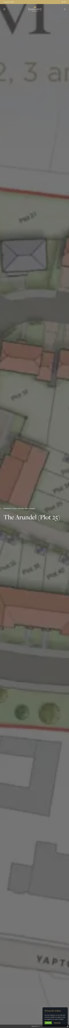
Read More (57, 1023)
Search (65, 9)
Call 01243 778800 (8, 2)
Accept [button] (48, 1023)
